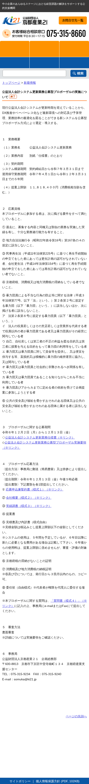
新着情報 (30, 82)
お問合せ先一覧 (72, 20)
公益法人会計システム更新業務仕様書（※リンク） (40, 437)
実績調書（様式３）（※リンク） (28, 506)
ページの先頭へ (76, 716)
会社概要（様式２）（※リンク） (28, 497)
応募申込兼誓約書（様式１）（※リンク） (34, 489)
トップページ (11, 82)
